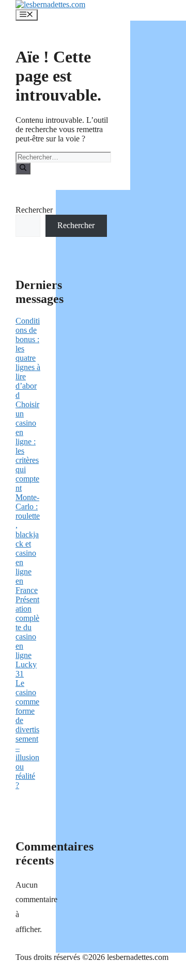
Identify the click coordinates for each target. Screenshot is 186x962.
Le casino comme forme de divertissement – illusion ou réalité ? (27, 734)
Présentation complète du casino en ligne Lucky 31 (27, 636)
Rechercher (34, 209)
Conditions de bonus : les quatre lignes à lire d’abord (28, 357)
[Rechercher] (23, 168)
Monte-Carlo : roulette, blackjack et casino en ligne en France (28, 544)
